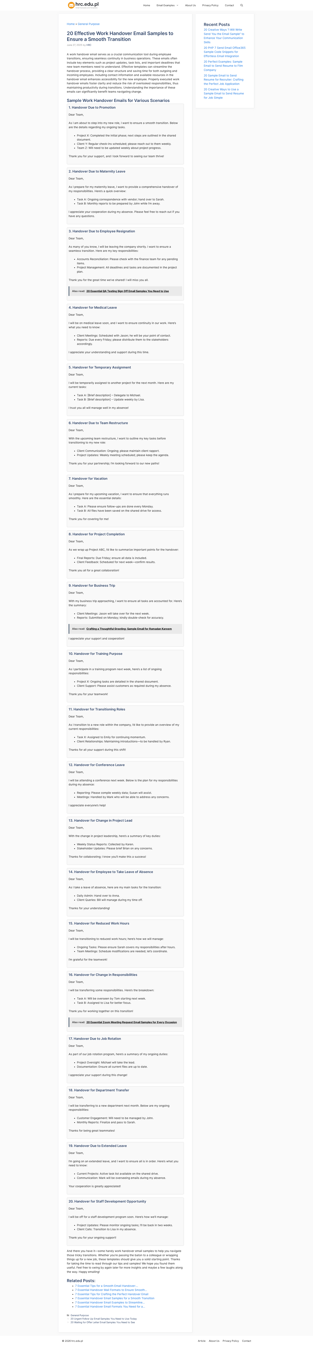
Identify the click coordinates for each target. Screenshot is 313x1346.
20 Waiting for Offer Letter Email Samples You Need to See (103, 1322)
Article (202, 1340)
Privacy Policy (210, 5)
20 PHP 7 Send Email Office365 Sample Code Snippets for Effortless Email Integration (225, 52)
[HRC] (85, 5)
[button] (241, 5)
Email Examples (166, 5)
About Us (190, 5)
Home (146, 5)
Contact (229, 5)
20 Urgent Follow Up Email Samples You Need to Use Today (104, 1318)
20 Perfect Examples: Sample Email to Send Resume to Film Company (223, 66)
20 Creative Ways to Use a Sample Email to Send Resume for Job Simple (224, 93)
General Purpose (89, 24)
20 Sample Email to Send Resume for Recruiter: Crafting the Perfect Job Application (223, 79)
